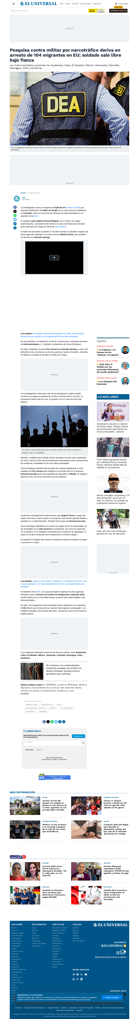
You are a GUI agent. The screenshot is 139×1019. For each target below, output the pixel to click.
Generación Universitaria (57, 942)
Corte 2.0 (15, 930)
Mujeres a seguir (18, 933)
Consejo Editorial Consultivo (34, 1008)
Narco (59, 704)
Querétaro (76, 938)
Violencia (63, 1008)
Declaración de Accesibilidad (113, 1008)
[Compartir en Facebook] (15, 207)
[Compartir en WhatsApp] (15, 215)
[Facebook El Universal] (77, 974)
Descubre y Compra (60, 928)
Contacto (79, 1010)
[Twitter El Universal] (81, 974)
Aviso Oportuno (58, 933)
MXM (61, 4)
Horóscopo (56, 961)
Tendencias (16, 980)
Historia (98, 1008)
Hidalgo (75, 935)
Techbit (14, 988)
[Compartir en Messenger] (15, 219)
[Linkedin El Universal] (81, 979)
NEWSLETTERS (85, 4)
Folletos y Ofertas (59, 930)
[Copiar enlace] (15, 223)
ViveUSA (55, 954)
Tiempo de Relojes (39, 943)
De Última (36, 935)
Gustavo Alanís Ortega (107, 361)
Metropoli (15, 954)
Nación (14, 928)
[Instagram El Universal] (74, 979)
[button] (118, 11)
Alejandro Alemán (105, 346)
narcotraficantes (66, 708)
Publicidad (73, 1008)
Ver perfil (26, 199)
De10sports (56, 948)
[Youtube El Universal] (85, 974)
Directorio (19, 1008)
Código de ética (53, 1008)
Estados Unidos (31, 704)
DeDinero (55, 951)
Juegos (55, 956)
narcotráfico (30, 711)
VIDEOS (67, 4)
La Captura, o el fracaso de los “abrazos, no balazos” (108, 352)
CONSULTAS (96, 4)
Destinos (35, 938)
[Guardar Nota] (15, 227)
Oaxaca (75, 930)
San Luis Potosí (78, 941)
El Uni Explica (17, 941)
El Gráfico (56, 946)
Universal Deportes (19, 969)
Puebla (75, 933)
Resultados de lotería (57, 965)
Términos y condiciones (65, 1010)
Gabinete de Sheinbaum (16, 945)
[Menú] (13, 3)
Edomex (76, 928)
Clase (34, 928)
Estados (15, 956)
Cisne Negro (36, 946)
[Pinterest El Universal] (77, 979)
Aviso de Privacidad (86, 1008)
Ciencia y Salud (18, 982)
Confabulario (16, 977)
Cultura (14, 975)
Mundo (23, 193)
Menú (14, 990)
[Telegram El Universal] (74, 974)
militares (52, 708)
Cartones (15, 964)
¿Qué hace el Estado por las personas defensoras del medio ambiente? (108, 368)
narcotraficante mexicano (35, 708)
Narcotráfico (16, 959)
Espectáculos (17, 972)
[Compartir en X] (15, 211)
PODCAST (75, 4)
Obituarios (56, 938)
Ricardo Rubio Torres (106, 378)
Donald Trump (17, 951)
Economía (15, 967)
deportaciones (47, 704)
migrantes (43, 711)
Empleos (55, 935)
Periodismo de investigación (17, 937)
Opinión (101, 341)
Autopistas (36, 941)
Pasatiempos (57, 959)
